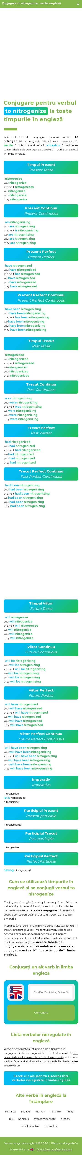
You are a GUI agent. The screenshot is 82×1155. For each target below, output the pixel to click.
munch (40, 1111)
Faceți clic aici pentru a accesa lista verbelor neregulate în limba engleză (41, 1078)
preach (65, 1118)
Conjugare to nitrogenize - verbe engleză (31, 3)
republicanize (30, 1126)
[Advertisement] (41, 51)
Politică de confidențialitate (54, 1149)
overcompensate (45, 1118)
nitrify (70, 1111)
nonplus (23, 1118)
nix (11, 1118)
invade (25, 1111)
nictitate (55, 1111)
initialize (10, 1111)
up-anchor (51, 1126)
